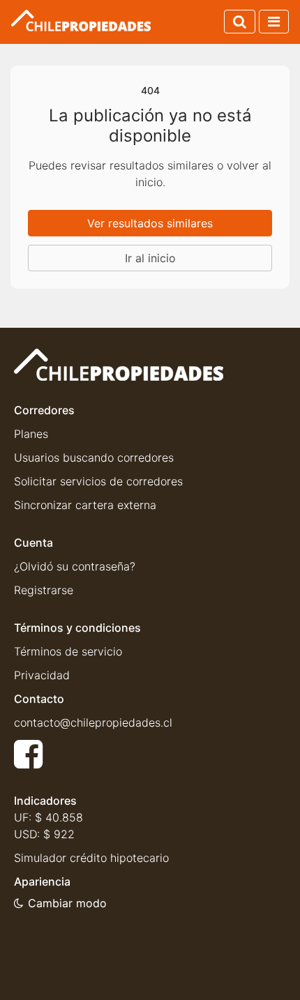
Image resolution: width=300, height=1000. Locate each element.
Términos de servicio (68, 651)
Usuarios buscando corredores (94, 457)
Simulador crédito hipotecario (91, 858)
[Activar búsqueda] (239, 21)
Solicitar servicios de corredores (98, 481)
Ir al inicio (150, 258)
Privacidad (42, 675)
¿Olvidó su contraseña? (74, 566)
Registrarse (43, 590)
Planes (31, 434)
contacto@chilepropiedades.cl (93, 722)
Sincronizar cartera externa (85, 505)
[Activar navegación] (274, 21)
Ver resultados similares (150, 223)
